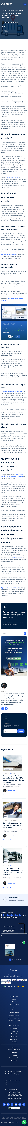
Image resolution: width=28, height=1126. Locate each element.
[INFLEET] (6, 4)
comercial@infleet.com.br (14, 1082)
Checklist (14, 1042)
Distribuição (14, 1055)
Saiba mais (6, 794)
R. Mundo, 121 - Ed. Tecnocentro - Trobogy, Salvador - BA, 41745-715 (14, 1091)
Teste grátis (15, 337)
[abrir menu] (25, 4)
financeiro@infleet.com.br (14, 1080)
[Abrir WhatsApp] (24, 1122)
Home (14, 999)
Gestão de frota (8, 769)
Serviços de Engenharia (14, 1049)
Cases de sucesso (14, 1004)
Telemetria (14, 1036)
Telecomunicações (14, 1058)
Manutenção (14, 1034)
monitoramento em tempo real (12, 391)
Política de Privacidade (6, 1122)
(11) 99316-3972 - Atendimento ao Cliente (13, 1074)
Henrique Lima (13, 22)
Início (3, 10)
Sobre (14, 1002)
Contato (14, 1010)
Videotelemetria (14, 1028)
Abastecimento (14, 1039)
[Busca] (25, 633)
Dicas (5, 816)
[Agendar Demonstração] (14, 656)
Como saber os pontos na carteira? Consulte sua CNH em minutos (13, 825)
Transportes (14, 1060)
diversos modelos (12, 178)
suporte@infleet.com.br (13, 1084)
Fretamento (14, 1052)
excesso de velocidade (8, 254)
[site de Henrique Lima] (6, 708)
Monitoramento (12, 10)
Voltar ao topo (15, 1122)
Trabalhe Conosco (14, 1012)
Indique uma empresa (14, 1018)
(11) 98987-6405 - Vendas (14, 1071)
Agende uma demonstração (10, 588)
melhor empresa (17, 558)
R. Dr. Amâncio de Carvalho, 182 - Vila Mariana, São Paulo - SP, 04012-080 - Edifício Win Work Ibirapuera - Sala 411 (15, 1096)
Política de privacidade (14, 1020)
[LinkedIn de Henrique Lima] (2, 708)
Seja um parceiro (14, 1015)
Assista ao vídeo (16, 959)
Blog (6, 10)
